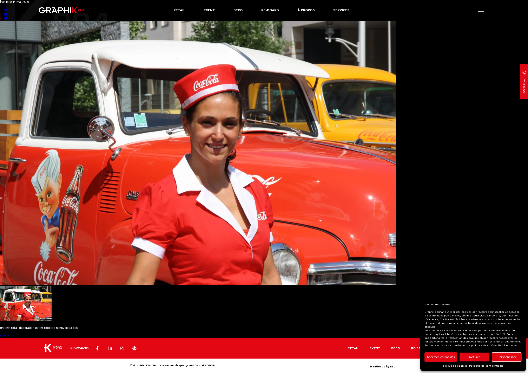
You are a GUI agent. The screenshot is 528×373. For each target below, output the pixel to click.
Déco (238, 10)
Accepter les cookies (441, 357)
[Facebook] (98, 348)
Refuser (474, 357)
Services (341, 10)
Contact (523, 85)
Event (209, 10)
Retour (7, 336)
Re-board (270, 10)
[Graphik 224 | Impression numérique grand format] (53, 348)
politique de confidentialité (488, 345)
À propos (306, 10)
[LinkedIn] (110, 348)
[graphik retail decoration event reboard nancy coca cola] (198, 284)
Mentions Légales (382, 366)
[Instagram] (122, 348)
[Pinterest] (134, 348)
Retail (179, 10)
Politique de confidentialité (486, 366)
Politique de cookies (454, 366)
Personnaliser (506, 357)
